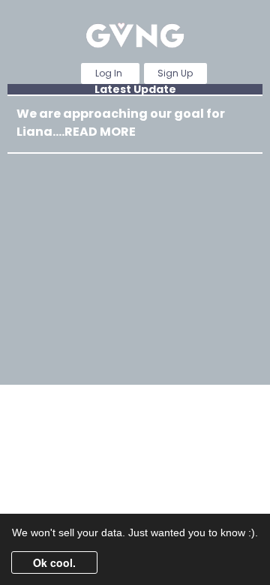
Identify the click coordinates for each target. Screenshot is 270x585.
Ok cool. (54, 562)
